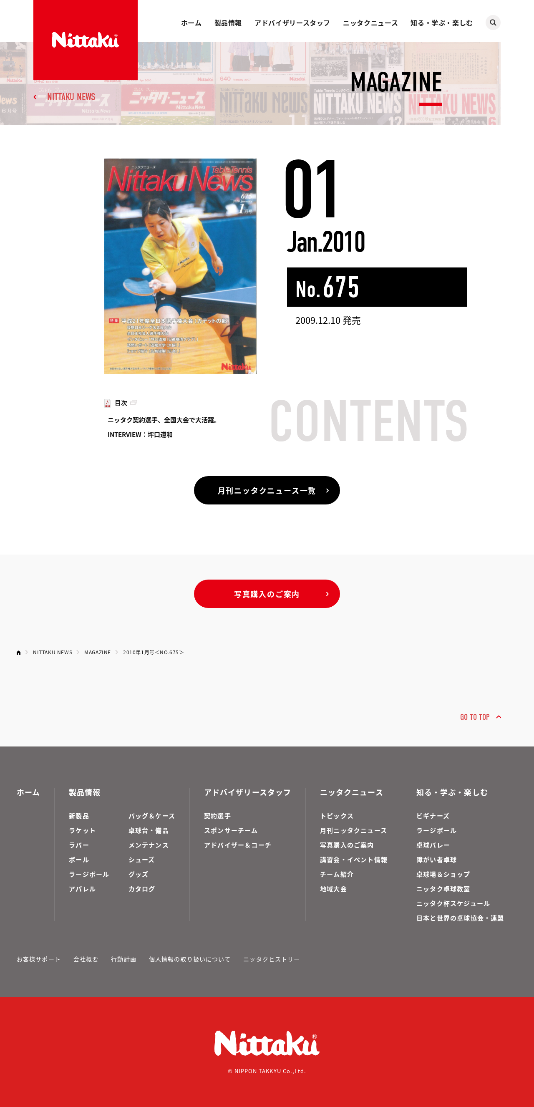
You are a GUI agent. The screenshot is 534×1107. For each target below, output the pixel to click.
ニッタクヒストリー (271, 959)
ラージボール (89, 874)
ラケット (82, 830)
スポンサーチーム (231, 830)
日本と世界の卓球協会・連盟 (460, 918)
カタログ (142, 888)
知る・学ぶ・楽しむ (442, 23)
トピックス (337, 815)
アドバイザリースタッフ (292, 23)
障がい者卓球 (436, 859)
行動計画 (123, 959)
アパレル (82, 888)
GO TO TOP (475, 717)
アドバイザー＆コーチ (238, 845)
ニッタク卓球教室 (443, 888)
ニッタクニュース (370, 23)
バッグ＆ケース (151, 815)
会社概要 (85, 959)
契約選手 (217, 815)
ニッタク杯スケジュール (453, 903)
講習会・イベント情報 (354, 859)
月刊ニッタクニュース (353, 830)
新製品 (79, 815)
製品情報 (228, 23)
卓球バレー (433, 845)
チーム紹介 (337, 874)
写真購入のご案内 (267, 593)
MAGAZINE (97, 652)
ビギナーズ (433, 815)
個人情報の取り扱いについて (190, 959)
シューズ (141, 859)
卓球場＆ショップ (443, 874)
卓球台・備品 (148, 830)
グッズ (138, 874)
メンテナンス (148, 845)
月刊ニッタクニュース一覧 (267, 490)
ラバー (79, 845)
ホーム (191, 23)
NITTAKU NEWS (71, 97)
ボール (79, 859)
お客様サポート (39, 959)
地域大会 (333, 888)
